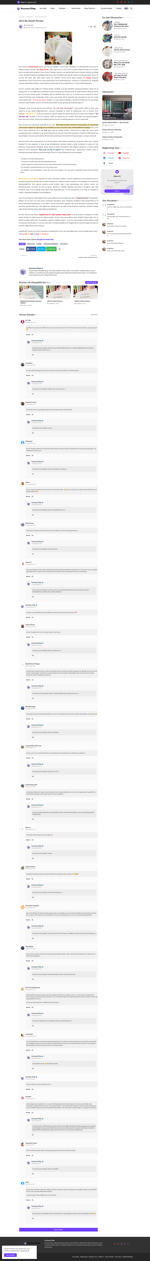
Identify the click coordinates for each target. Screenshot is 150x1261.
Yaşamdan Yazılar (31, 1143)
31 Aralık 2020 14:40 (31, 1036)
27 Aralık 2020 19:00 (31, 443)
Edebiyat (62, 8)
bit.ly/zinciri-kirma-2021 (45, 239)
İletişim (119, 8)
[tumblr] (132, 2)
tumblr (110, 163)
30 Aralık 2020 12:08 (31, 948)
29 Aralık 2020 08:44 (37, 848)
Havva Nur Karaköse (32, 906)
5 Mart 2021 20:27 (30, 1145)
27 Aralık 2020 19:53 (31, 484)
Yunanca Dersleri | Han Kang (111, 130)
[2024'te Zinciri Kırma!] (107, 51)
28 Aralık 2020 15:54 (37, 807)
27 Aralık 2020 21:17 (37, 422)
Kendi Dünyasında (31, 785)
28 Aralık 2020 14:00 (31, 747)
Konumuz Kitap (35, 268)
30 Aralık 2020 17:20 (37, 969)
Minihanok (28, 441)
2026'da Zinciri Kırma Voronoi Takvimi (30, 302)
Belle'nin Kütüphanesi (32, 988)
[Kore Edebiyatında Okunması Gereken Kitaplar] (107, 26)
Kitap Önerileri (89, 8)
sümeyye (28, 1096)
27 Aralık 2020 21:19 (37, 584)
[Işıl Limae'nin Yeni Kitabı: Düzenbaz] (107, 77)
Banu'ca (28, 827)
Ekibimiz (101, 1257)
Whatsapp (52, 249)
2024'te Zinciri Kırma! (82, 301)
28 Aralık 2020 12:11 (31, 666)
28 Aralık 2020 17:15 (31, 868)
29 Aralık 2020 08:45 (37, 887)
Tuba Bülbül (29, 947)
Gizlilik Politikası (127, 1257)
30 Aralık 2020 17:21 (37, 1015)
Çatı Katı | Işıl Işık (120, 37)
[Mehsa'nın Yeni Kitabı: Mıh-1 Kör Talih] (107, 64)
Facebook (32, 249)
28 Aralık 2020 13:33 (31, 708)
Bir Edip (28, 320)
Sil (32, 334)
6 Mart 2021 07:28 (30, 1184)
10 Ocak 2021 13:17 (30, 1098)
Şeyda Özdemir (30, 867)
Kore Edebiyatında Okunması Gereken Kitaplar (121, 25)
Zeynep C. (28, 562)
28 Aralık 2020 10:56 (31, 626)
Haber (53, 8)
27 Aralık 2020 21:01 (31, 564)
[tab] (43, 8)
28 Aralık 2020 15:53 (37, 766)
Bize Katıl (118, 1257)
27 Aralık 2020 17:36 (31, 365)
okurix (27, 482)
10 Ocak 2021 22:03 (36, 1120)
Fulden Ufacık (30, 625)
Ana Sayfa (43, 8)
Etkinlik (39, 244)
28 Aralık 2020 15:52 (37, 727)
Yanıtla (28, 334)
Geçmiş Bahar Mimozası (33, 746)
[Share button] (59, 249)
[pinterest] (125, 2)
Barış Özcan (30, 244)
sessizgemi (29, 1034)
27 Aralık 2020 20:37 (31, 525)
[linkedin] (128, 2)
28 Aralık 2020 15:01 (31, 787)
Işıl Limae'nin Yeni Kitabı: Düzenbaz (120, 76)
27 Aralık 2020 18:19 (31, 404)
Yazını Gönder (109, 1257)
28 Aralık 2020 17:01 (31, 829)
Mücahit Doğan (30, 707)
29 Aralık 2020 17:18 (31, 907)
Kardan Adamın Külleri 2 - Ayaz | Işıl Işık (115, 122)
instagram (110, 153)
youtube (126, 153)
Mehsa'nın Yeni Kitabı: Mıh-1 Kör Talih (122, 64)
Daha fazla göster (91, 282)
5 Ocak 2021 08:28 (30, 1079)
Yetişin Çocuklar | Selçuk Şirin (112, 137)
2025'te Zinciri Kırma (54, 301)
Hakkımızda (84, 1257)
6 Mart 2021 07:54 (36, 1208)
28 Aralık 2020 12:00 (37, 645)
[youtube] (121, 2)
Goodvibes (29, 363)
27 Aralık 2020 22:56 (31, 607)
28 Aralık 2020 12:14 (37, 688)
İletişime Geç (93, 1257)
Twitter (42, 249)
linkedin (111, 158)
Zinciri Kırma (75, 8)
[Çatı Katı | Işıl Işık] (107, 38)
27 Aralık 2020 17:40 (37, 342)
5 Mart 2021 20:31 (36, 1163)
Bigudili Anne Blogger (32, 664)
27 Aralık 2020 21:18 (37, 504)
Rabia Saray (29, 523)
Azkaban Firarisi (30, 402)
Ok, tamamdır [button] (10, 1255)
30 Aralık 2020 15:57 (31, 989)
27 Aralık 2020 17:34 (31, 322)
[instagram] (118, 2)
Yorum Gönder (58, 1230)
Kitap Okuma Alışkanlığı (51, 244)
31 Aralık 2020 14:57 (37, 1058)
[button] (126, 8)
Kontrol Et (24, 1251)
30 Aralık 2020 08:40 (37, 928)
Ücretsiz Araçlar (106, 8)
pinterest (126, 158)
